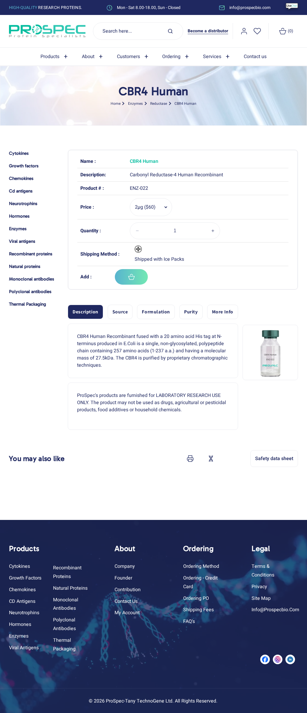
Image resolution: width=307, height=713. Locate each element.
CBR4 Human (185, 103)
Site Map (261, 598)
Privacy (259, 586)
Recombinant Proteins (67, 572)
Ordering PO (196, 598)
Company (125, 566)
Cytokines (19, 566)
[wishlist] (257, 31)
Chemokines (22, 589)
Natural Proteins (70, 588)
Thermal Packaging (64, 645)
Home (116, 103)
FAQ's (189, 621)
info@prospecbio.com (275, 609)
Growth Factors (25, 578)
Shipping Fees (198, 609)
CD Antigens (22, 601)
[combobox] (138, 31)
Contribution (128, 589)
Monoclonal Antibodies (65, 604)
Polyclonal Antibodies (64, 624)
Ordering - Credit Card (200, 582)
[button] (55, 57)
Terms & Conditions (263, 571)
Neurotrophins (24, 612)
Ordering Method (201, 566)
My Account (127, 612)
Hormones (20, 624)
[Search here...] (170, 31)
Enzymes (135, 103)
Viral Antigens (24, 647)
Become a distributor (208, 31)
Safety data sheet (274, 458)
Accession (226, 458)
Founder (123, 578)
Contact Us (126, 601)
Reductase (158, 103)
